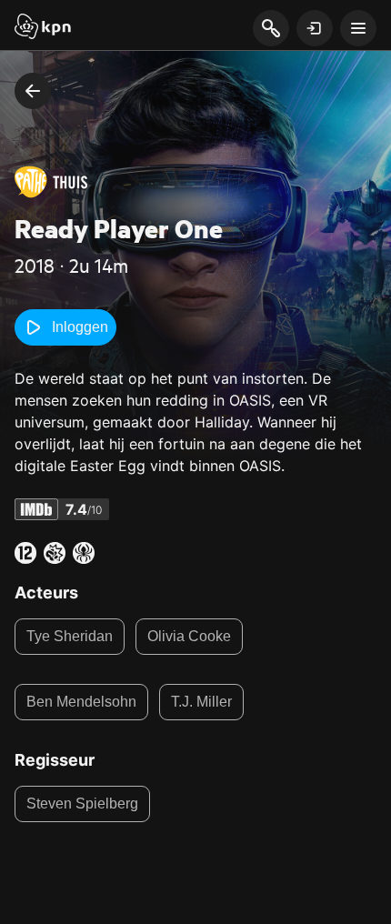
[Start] (43, 28)
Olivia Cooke (189, 636)
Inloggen (80, 327)
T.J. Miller (201, 701)
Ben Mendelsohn (81, 701)
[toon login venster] (314, 28)
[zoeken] (270, 29)
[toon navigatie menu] (358, 28)
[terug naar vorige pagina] (33, 91)
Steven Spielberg (82, 803)
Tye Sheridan (69, 636)
